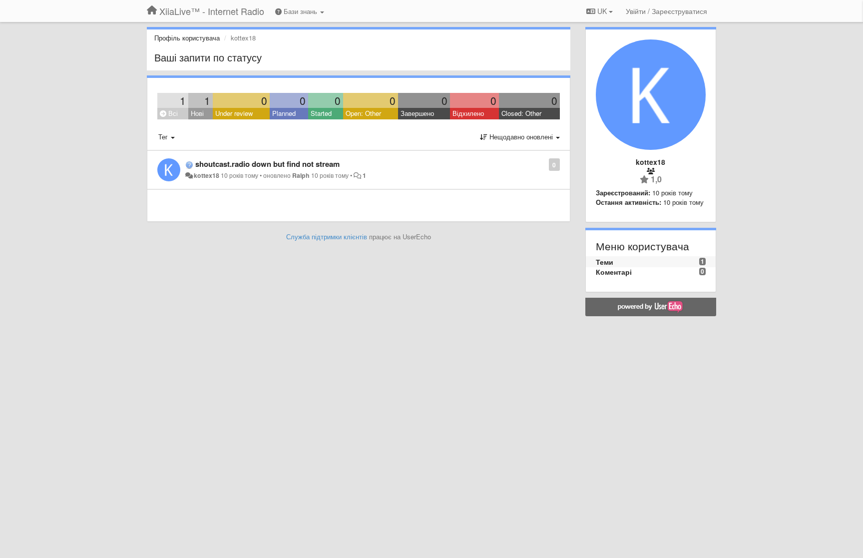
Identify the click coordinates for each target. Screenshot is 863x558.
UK (602, 11)
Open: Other (363, 113)
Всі (172, 113)
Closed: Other (521, 113)
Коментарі (614, 272)
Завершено (417, 113)
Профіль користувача (187, 37)
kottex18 (206, 175)
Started (321, 113)
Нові (197, 113)
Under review (234, 113)
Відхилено (468, 113)
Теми (604, 262)
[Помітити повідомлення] (543, 164)
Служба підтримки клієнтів (326, 236)
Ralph (301, 175)
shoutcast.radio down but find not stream (267, 163)
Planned (284, 113)
